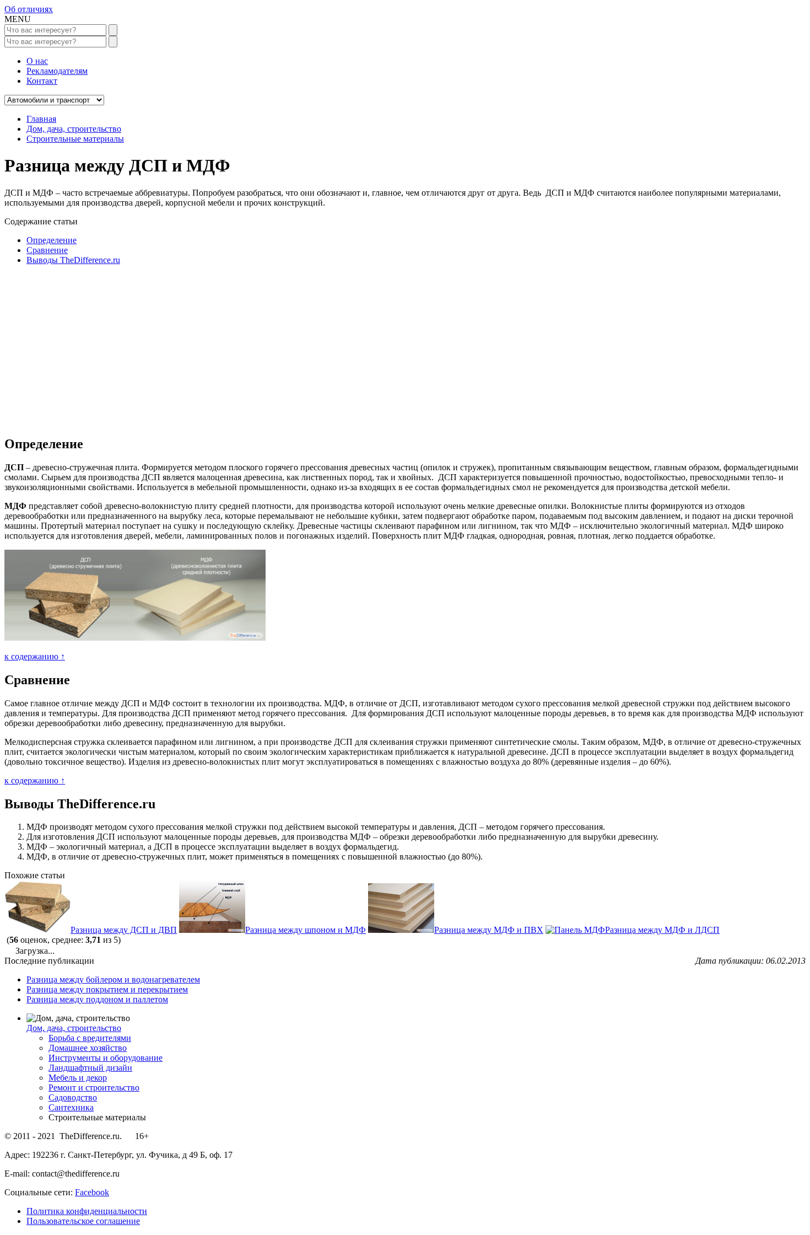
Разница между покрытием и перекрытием (107, 989)
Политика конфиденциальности (86, 1211)
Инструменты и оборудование (105, 1057)
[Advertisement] (335, 348)
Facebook (92, 1192)
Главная (41, 119)
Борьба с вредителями (89, 1038)
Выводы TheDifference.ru (73, 260)
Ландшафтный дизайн (90, 1067)
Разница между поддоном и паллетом (97, 999)
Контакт (41, 80)
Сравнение (47, 250)
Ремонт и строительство (93, 1087)
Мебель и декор (77, 1077)
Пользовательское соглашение (83, 1221)
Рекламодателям (57, 71)
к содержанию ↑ (34, 656)
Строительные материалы (75, 138)
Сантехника (71, 1107)
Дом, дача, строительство (73, 128)
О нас (37, 61)
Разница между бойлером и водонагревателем (113, 979)
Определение (51, 240)
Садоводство (72, 1097)
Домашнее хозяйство (87, 1048)
